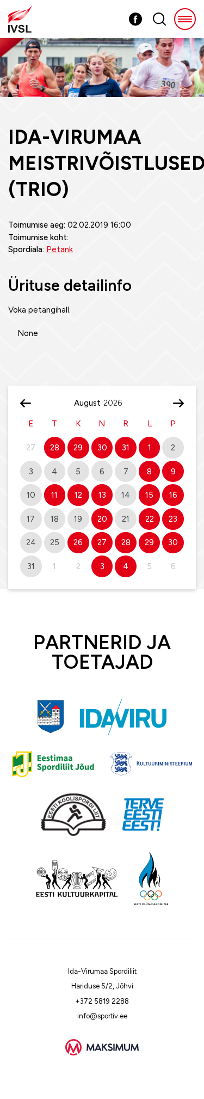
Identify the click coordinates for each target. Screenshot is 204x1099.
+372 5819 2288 (102, 1001)
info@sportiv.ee (102, 1016)
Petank (59, 249)
